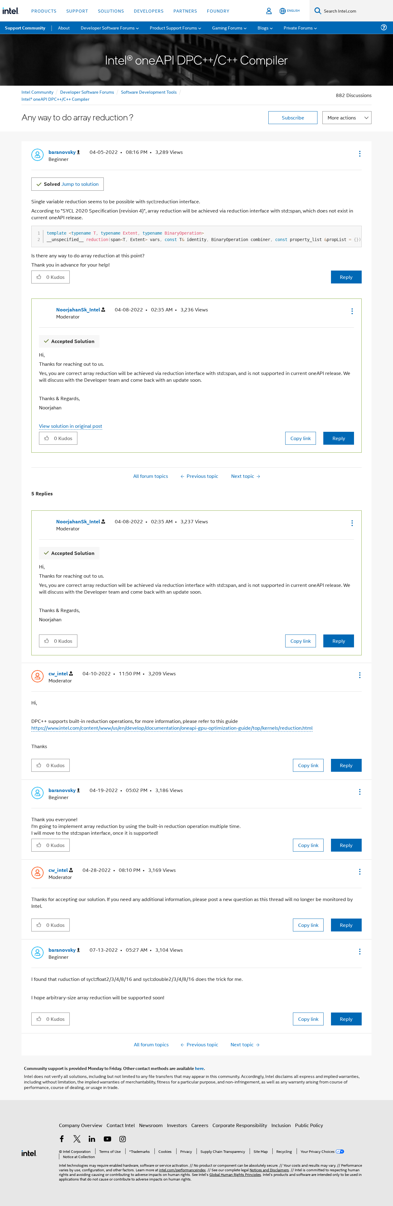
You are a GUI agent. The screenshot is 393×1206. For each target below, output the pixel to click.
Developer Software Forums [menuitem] (108, 27)
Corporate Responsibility (239, 1125)
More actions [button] (342, 117)
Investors (177, 1125)
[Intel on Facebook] (61, 1139)
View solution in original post (70, 425)
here (199, 1068)
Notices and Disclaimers (269, 1170)
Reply (346, 276)
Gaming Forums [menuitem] (227, 27)
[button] (359, 153)
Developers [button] (149, 10)
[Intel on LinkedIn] (92, 1139)
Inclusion (281, 1125)
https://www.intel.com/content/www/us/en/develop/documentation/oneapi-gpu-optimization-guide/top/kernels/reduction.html (172, 727)
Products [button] (43, 10)
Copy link (300, 438)
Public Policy (309, 1125)
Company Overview (80, 1125)
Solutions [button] (111, 10)
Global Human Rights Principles (235, 1174)
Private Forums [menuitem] (298, 27)
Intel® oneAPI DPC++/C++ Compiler (55, 99)
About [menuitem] (64, 27)
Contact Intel (121, 1125)
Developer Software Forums (87, 91)
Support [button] (77, 10)
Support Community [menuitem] (25, 27)
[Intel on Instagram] (122, 1139)
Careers (199, 1125)
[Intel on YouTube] (107, 1139)
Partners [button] (185, 10)
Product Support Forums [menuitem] (173, 27)
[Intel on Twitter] (77, 1139)
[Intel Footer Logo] (29, 1152)
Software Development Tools (149, 91)
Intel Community (37, 91)
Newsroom (151, 1125)
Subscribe (293, 117)
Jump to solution (71, 183)
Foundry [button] (218, 10)
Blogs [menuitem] (263, 27)
